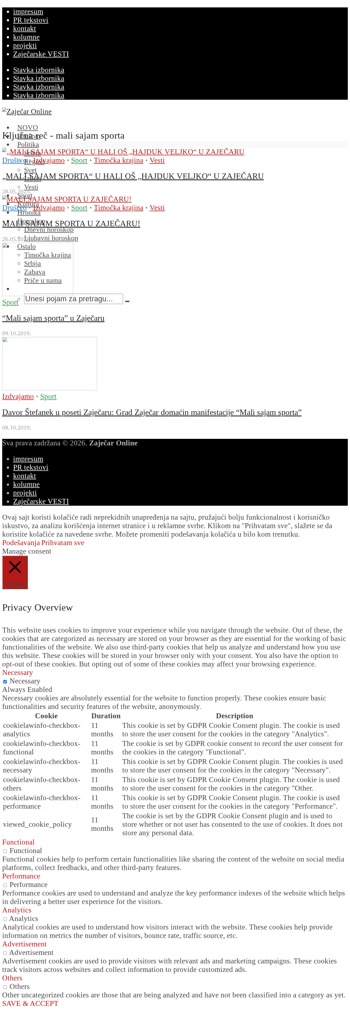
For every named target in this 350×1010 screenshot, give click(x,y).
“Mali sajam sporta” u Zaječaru (53, 318)
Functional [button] (18, 842)
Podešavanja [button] (21, 543)
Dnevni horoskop (49, 229)
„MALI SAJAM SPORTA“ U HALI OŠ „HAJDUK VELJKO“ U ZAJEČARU (133, 176)
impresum (28, 11)
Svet (30, 170)
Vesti (157, 160)
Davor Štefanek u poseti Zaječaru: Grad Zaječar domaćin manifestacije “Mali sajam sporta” (152, 412)
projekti (25, 45)
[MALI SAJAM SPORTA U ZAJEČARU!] (67, 199)
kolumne (26, 37)
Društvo (14, 160)
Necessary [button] (17, 672)
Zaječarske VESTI (41, 54)
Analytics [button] (16, 910)
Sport (79, 160)
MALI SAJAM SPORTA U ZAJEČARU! (71, 223)
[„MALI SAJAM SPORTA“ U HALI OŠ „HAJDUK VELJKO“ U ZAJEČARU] (123, 152)
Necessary (25, 681)
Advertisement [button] (24, 944)
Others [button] (12, 978)
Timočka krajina (118, 160)
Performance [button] (21, 876)
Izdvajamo (49, 160)
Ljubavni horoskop (51, 238)
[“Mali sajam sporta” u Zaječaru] (37, 294)
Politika (28, 144)
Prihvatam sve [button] (62, 543)
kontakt (24, 28)
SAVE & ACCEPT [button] (30, 1003)
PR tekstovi (30, 20)
